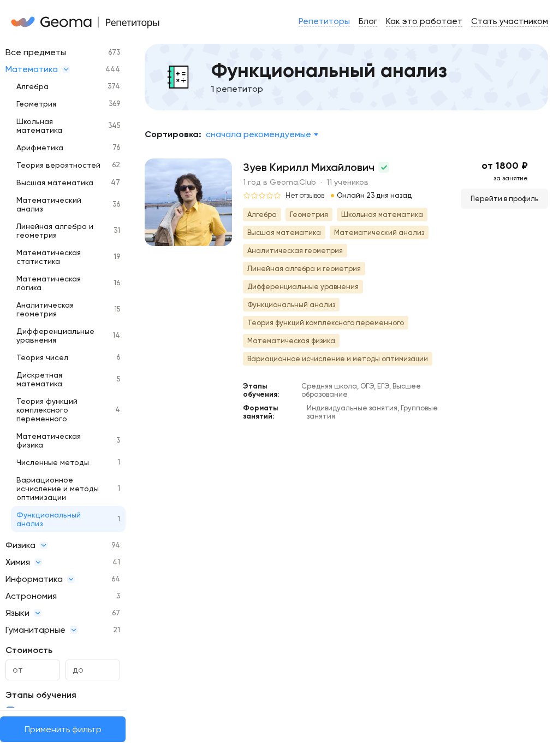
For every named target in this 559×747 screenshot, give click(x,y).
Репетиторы (324, 21)
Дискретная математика (39, 379)
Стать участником (509, 21)
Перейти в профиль (504, 199)
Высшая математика (54, 182)
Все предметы (35, 52)
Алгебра (32, 86)
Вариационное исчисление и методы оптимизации (57, 488)
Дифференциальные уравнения (55, 335)
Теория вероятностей (58, 165)
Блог (368, 21)
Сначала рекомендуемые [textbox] (258, 134)
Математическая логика (48, 283)
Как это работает (424, 21)
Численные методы (52, 462)
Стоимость (28, 650)
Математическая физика (48, 440)
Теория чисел (42, 357)
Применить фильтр (63, 729)
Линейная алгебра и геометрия (54, 230)
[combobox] (261, 134)
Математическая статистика (48, 257)
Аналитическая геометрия (45, 309)
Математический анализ (48, 204)
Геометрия (36, 103)
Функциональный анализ (48, 519)
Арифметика (39, 147)
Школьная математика (39, 125)
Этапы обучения (40, 695)
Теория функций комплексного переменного (47, 410)
